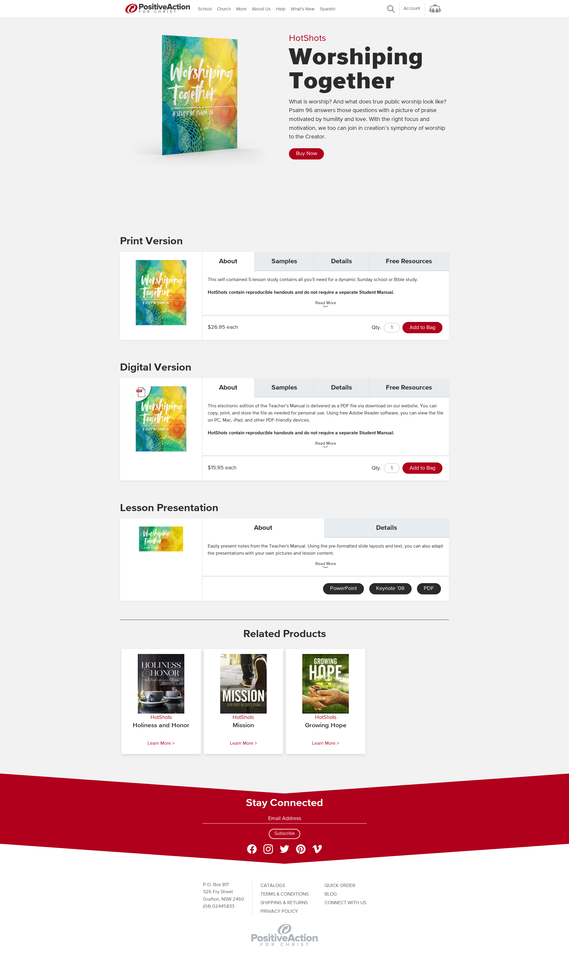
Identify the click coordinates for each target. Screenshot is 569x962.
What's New (302, 9)
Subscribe (284, 833)
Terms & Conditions (284, 894)
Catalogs (272, 885)
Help (280, 9)
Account (412, 8)
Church (224, 9)
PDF (429, 588)
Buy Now (306, 153)
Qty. (376, 327)
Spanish (327, 9)
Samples (284, 261)
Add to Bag (422, 327)
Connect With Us (345, 902)
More (241, 9)
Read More (325, 303)
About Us (261, 9)
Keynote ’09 (390, 588)
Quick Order (340, 885)
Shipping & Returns (284, 902)
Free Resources (409, 261)
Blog (331, 894)
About (228, 261)
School (205, 9)
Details (341, 261)
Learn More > (161, 743)
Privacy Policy (279, 911)
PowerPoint (343, 588)
